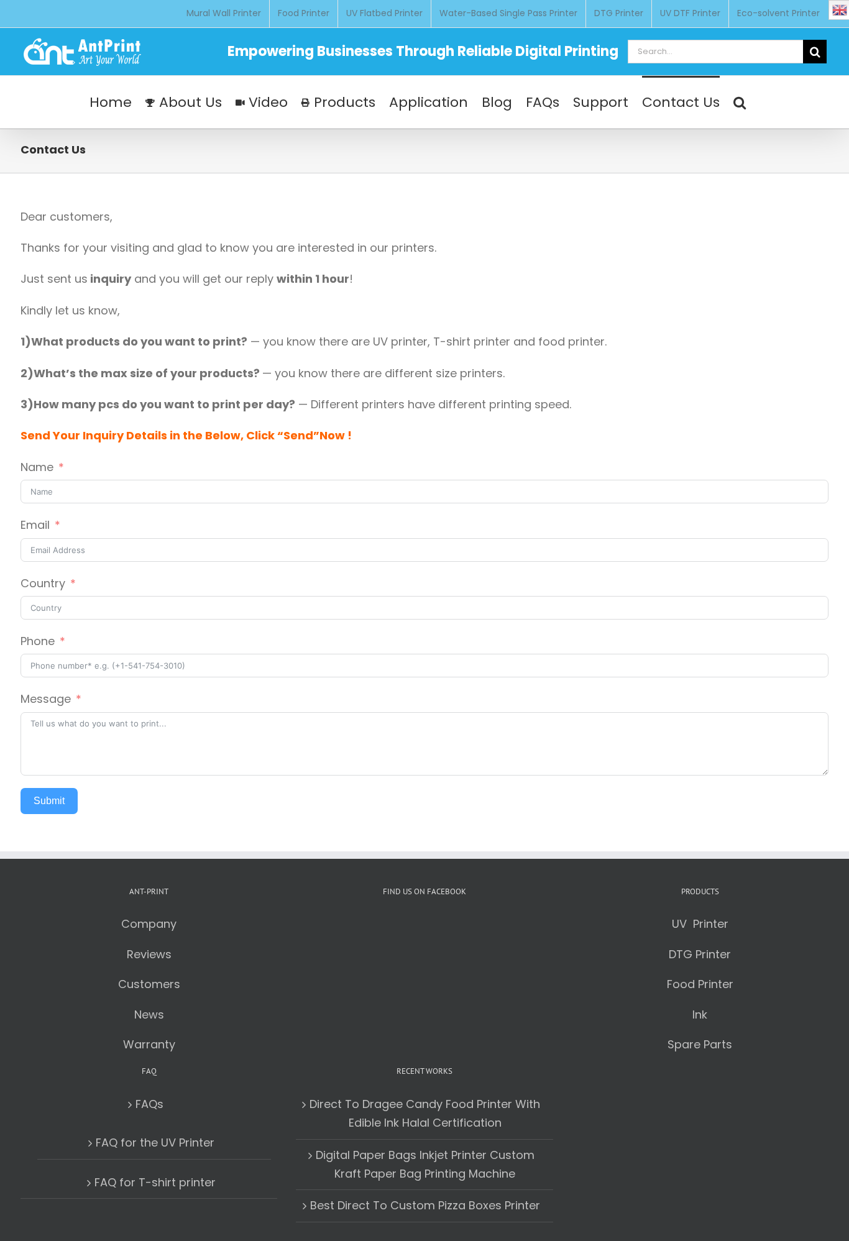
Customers (149, 984)
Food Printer (700, 984)
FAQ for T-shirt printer (155, 1182)
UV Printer (700, 924)
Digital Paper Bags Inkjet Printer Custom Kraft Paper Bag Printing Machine (425, 1164)
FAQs (149, 1104)
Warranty (149, 1044)
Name (37, 467)
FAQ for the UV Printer (155, 1142)
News (149, 1014)
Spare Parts (700, 1044)
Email (35, 525)
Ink (699, 1014)
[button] (739, 102)
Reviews (149, 954)
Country (43, 583)
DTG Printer (700, 954)
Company (149, 924)
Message (46, 699)
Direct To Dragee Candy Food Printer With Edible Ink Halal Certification (425, 1113)
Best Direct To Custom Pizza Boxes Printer (425, 1205)
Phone (38, 641)
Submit (49, 800)
